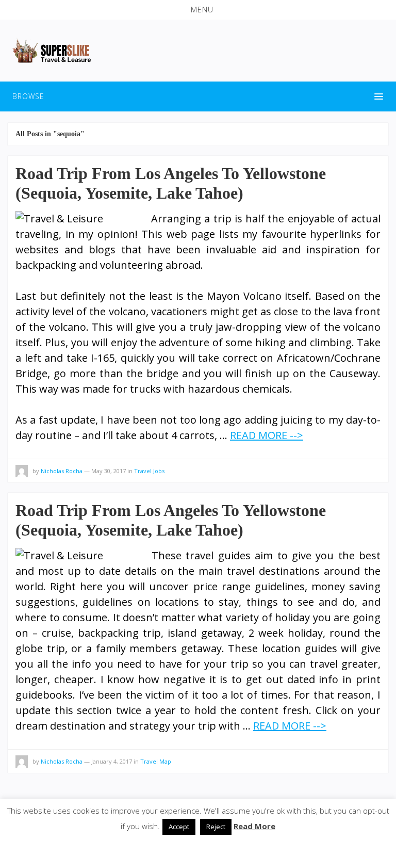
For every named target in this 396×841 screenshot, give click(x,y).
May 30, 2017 (108, 471)
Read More (254, 826)
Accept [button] (179, 826)
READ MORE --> (266, 435)
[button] (198, 10)
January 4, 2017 (111, 761)
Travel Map (155, 761)
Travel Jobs (149, 471)
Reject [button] (215, 826)
